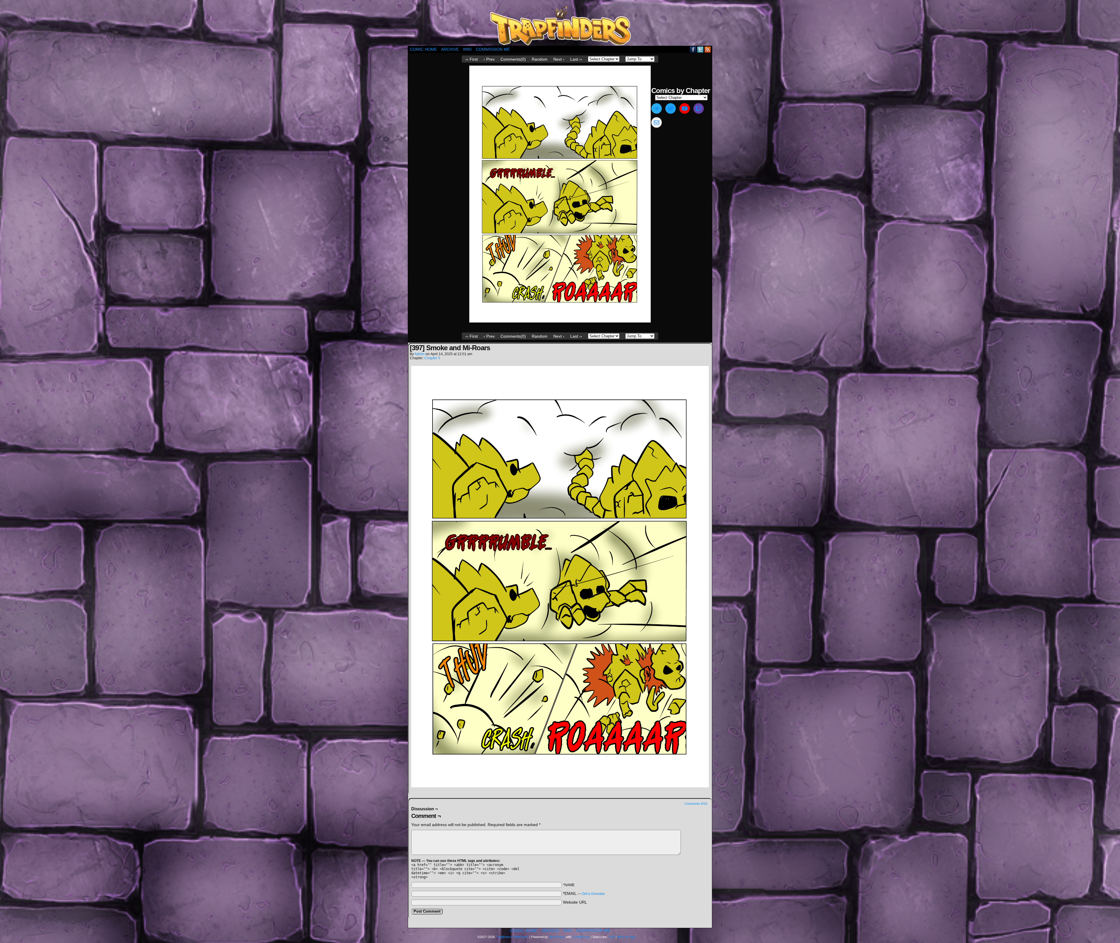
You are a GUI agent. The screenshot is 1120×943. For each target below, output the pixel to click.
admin (419, 354)
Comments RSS (696, 803)
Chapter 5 (432, 358)
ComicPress (581, 937)
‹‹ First (472, 59)
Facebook (693, 49)
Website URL (575, 902)
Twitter (700, 49)
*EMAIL (584, 893)
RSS (707, 49)
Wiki (467, 49)
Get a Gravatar (593, 894)
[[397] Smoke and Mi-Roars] (560, 321)
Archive (450, 49)
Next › (558, 59)
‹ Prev (489, 59)
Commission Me (493, 49)
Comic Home (423, 49)
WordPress (557, 937)
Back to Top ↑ (627, 937)
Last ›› (576, 59)
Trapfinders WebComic (512, 937)
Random (539, 59)
